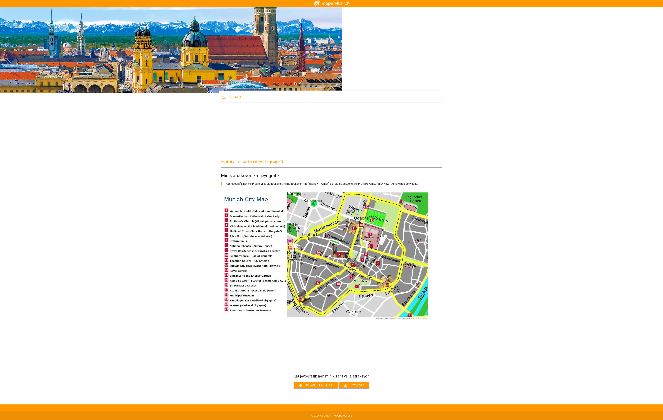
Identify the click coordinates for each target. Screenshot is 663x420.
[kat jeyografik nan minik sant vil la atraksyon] (324, 319)
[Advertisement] (324, 132)
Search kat (235, 97)
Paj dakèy (227, 162)
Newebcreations (342, 415)
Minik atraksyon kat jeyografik (263, 162)
